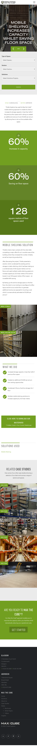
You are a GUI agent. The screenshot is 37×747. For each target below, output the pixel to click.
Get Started (18, 630)
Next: (23, 49)
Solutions (4, 699)
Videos (7, 713)
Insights (3, 716)
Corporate (28, 103)
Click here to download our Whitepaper (18, 421)
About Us (4, 701)
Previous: (13, 49)
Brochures (8, 708)
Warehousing (13, 103)
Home (3, 696)
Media (3, 706)
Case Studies (5, 703)
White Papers (9, 711)
